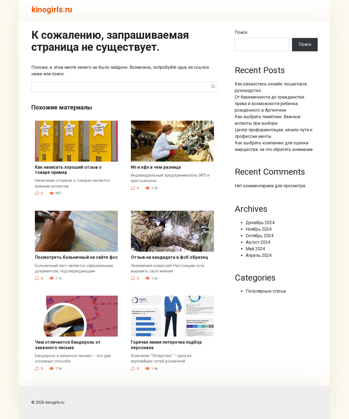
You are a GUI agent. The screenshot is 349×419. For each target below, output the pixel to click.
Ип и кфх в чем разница (156, 167)
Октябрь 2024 (259, 235)
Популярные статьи (266, 291)
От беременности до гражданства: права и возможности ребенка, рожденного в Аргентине (270, 103)
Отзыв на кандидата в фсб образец (169, 257)
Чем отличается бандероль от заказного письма (68, 345)
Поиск (241, 32)
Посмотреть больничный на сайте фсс (76, 257)
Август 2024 (258, 242)
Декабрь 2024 (260, 222)
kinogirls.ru (51, 9)
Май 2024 (255, 248)
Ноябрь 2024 (259, 229)
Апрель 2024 (259, 255)
